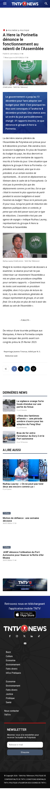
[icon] (4, 30)
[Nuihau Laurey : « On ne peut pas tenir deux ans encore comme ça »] (25, 470)
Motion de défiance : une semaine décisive (21, 519)
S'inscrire (25, 752)
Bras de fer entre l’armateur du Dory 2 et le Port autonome (30, 436)
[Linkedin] (27, 369)
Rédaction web (11, 356)
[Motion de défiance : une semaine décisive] (25, 504)
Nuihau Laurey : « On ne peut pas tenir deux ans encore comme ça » (23, 485)
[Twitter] (24, 636)
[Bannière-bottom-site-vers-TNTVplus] (25, 590)
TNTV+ (7, 714)
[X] (20, 369)
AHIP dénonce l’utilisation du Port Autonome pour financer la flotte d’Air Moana (23, 555)
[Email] (33, 369)
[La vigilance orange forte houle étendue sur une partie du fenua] (9, 405)
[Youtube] (25, 644)
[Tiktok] (39, 636)
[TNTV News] (25, 628)
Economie (7, 479)
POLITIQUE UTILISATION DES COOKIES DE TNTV (27, 783)
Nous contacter (11, 711)
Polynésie (13, 30)
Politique (24, 30)
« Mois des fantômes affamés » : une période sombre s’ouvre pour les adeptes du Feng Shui (30, 420)
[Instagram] (17, 636)
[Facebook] (14, 369)
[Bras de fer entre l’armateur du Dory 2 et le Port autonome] (9, 437)
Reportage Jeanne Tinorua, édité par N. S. (22, 351)
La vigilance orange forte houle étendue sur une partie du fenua (30, 404)
